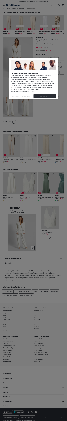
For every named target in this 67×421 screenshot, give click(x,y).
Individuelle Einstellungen (21, 96)
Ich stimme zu (44, 96)
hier (23, 89)
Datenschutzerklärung (23, 91)
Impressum (32, 91)
